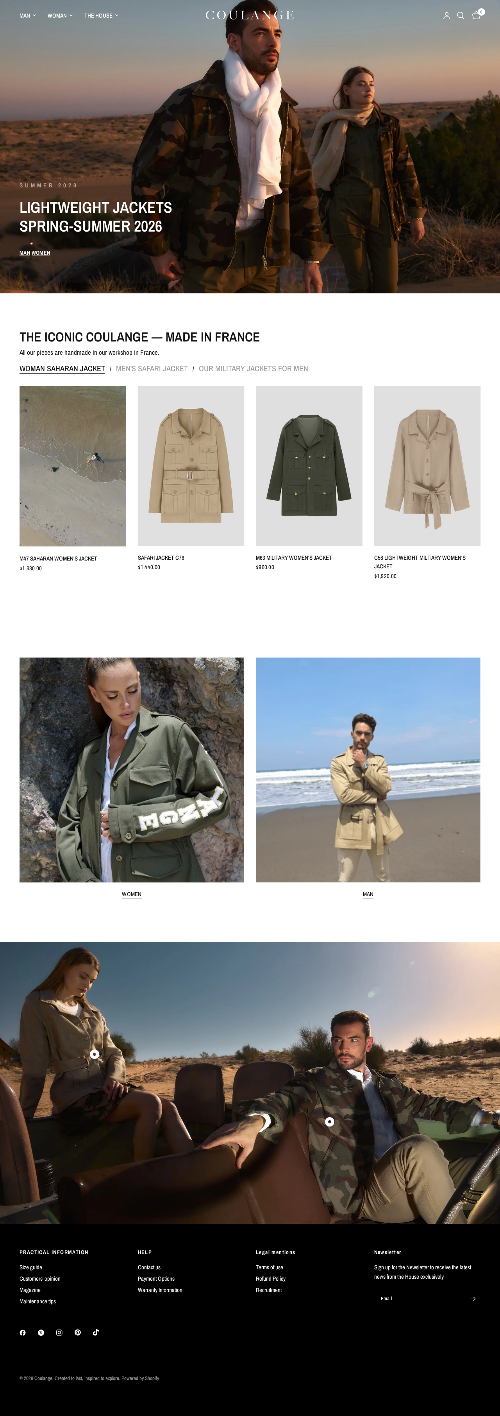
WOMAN (57, 15)
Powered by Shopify (140, 1378)
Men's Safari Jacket (152, 368)
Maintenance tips (38, 1301)
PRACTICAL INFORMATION (54, 1252)
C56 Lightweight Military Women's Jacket (420, 562)
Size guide (31, 1267)
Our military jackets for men (253, 368)
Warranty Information (160, 1290)
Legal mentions (276, 1252)
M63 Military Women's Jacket (294, 557)
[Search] (460, 15)
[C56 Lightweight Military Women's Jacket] (427, 466)
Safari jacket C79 (161, 557)
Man (368, 894)
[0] (474, 15)
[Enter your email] (472, 1298)
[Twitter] (46, 1332)
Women (132, 894)
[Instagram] (64, 1332)
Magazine (30, 1290)
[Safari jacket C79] (191, 466)
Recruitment (269, 1290)
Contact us (149, 1267)
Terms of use (269, 1267)
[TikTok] (101, 1332)
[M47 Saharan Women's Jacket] (73, 466)
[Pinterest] (83, 1332)
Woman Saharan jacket (62, 368)
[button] (25, 252)
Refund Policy (271, 1278)
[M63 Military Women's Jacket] (309, 466)
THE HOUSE (98, 15)
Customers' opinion (40, 1278)
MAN (25, 15)
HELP (145, 1252)
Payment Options (156, 1278)
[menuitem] (31, 15)
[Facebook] (28, 1332)
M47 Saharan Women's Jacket (58, 558)
